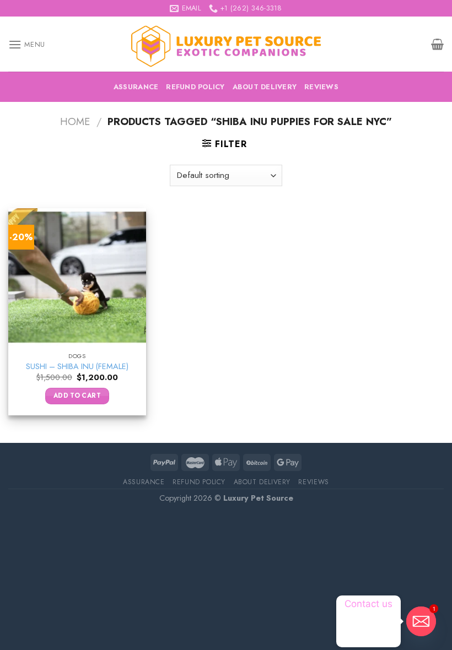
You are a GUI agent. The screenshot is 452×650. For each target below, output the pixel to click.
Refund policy (195, 87)
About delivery (265, 87)
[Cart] (437, 44)
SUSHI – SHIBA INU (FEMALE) (77, 366)
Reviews (321, 87)
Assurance (136, 87)
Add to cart (77, 395)
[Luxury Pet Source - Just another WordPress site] (226, 44)
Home (75, 121)
